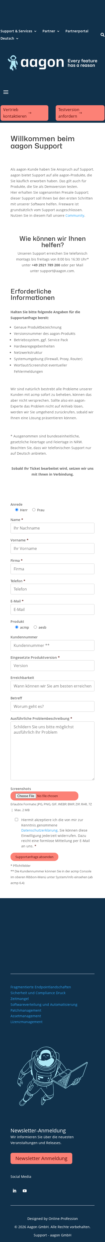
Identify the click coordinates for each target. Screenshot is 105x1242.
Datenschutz (81, 952)
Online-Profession (63, 1218)
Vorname (19, 540)
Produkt (17, 621)
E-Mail (17, 601)
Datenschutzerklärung (39, 830)
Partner (48, 31)
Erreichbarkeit (22, 677)
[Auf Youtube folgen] (25, 1191)
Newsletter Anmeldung (41, 1158)
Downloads (59, 945)
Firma (16, 560)
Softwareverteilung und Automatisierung (43, 1004)
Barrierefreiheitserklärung (70, 960)
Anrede (16, 504)
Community (74, 215)
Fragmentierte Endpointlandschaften (40, 987)
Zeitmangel (19, 998)
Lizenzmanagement (26, 1021)
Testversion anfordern (68, 113)
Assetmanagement (25, 1016)
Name (16, 519)
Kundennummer (24, 637)
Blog (40, 945)
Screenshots (20, 788)
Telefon (17, 581)
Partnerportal (76, 31)
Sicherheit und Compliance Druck (37, 992)
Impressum (44, 952)
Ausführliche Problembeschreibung (41, 718)
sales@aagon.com (25, 928)
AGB (62, 952)
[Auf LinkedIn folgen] (14, 1191)
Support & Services (16, 31)
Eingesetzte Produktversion (35, 657)
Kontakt (85, 945)
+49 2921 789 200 (24, 913)
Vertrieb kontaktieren (15, 113)
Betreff (16, 698)
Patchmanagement (25, 1010)
